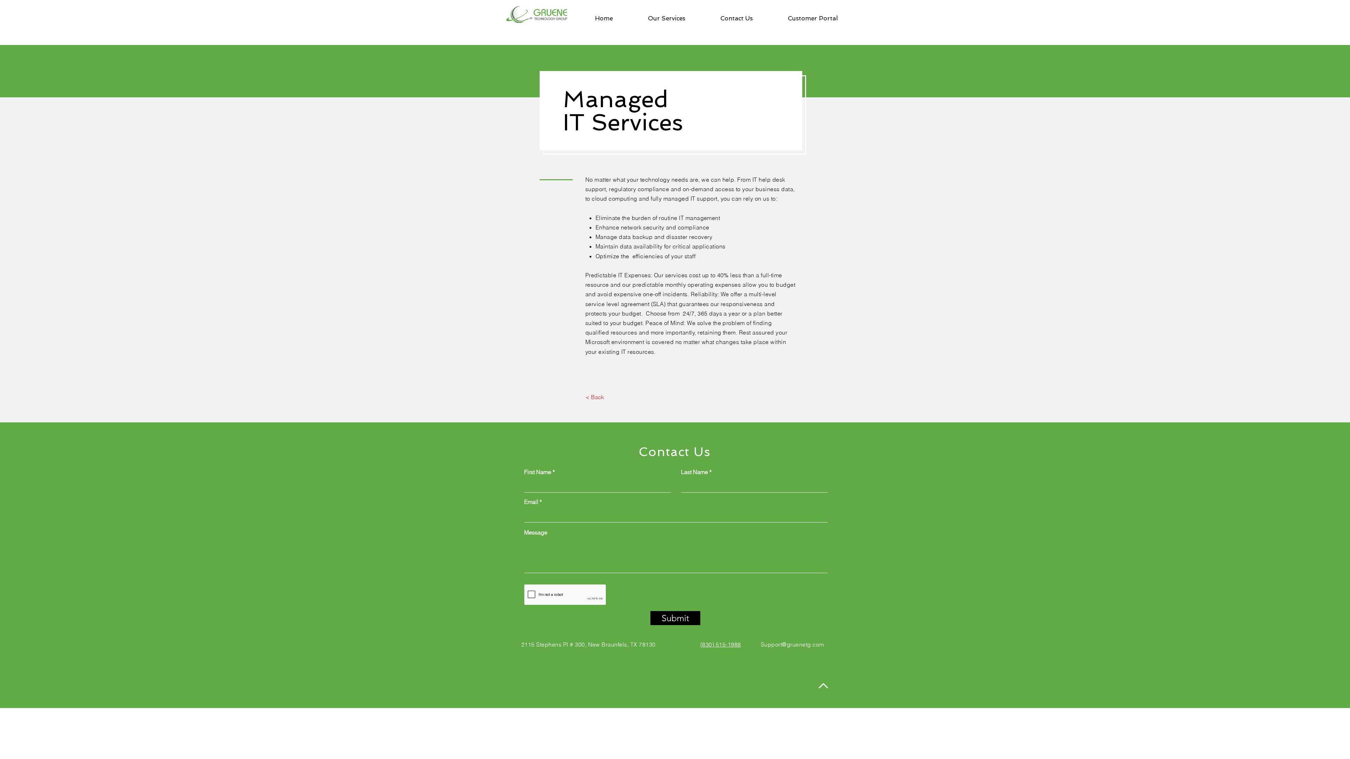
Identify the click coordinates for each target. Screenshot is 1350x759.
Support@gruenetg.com (792, 644)
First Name (537, 472)
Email (531, 502)
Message (535, 532)
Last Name (694, 472)
